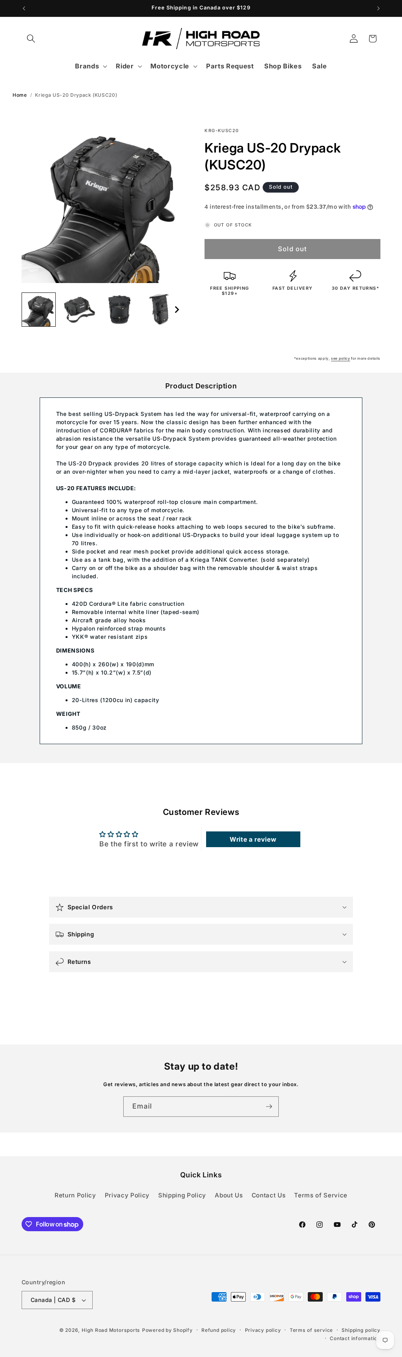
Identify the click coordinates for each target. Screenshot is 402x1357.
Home (20, 95)
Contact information (355, 1338)
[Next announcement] (378, 8)
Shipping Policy (182, 1195)
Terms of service (311, 1330)
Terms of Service (320, 1195)
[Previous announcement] (24, 8)
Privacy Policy (127, 1195)
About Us (229, 1195)
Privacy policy (263, 1330)
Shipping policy (361, 1330)
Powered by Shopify (167, 1330)
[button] (31, 38)
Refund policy (218, 1330)
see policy (340, 358)
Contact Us (269, 1195)
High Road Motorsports (111, 1330)
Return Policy (75, 1195)
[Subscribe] (268, 1106)
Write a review (253, 839)
